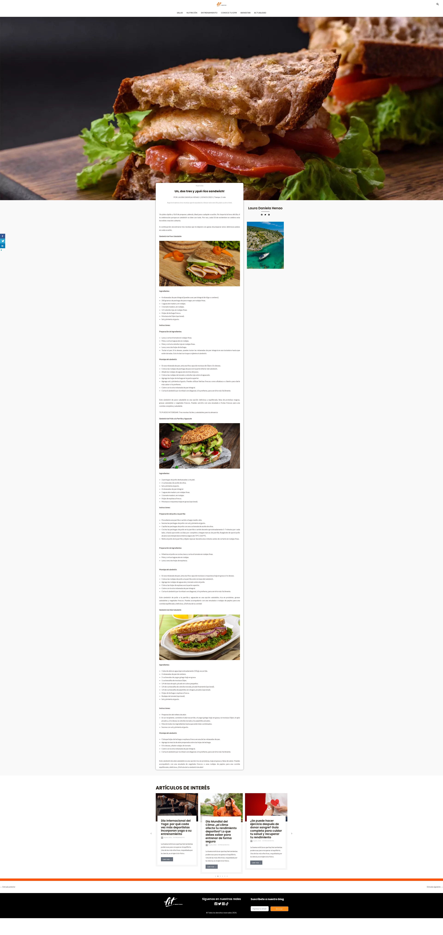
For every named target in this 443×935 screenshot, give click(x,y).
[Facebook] (216, 903)
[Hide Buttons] (1, 250)
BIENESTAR (245, 13)
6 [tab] (227, 876)
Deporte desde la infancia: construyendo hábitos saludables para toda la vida (266, 827)
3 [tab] (220, 876)
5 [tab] (225, 876)
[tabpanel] (177, 831)
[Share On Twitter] (2, 241)
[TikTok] (227, 903)
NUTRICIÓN (192, 13)
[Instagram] (223, 903)
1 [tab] (216, 876)
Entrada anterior (7, 887)
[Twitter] (219, 903)
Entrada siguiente (435, 887)
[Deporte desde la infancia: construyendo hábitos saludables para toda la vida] (266, 807)
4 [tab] (223, 876)
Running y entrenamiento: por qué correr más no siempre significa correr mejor (219, 827)
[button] (437, 4)
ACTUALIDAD (260, 13)
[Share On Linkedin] (2, 245)
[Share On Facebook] (2, 236)
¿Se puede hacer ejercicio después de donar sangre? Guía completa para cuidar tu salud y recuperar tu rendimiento (177, 829)
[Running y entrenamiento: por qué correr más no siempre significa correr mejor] (221, 807)
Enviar (279, 909)
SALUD (180, 13)
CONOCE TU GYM (229, 13)
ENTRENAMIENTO (209, 13)
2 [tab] (218, 876)
